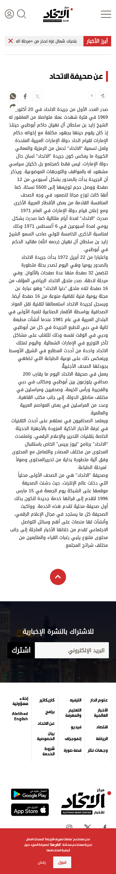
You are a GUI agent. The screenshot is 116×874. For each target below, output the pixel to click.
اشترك (21, 650)
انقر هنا (55, 845)
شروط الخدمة (48, 751)
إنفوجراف (73, 738)
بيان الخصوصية (45, 736)
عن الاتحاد (45, 723)
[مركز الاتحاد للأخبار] (58, 14)
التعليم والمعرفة (73, 713)
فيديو (76, 727)
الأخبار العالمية (101, 713)
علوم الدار (99, 700)
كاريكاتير (46, 700)
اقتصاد (102, 727)
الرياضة (102, 738)
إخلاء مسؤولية (20, 701)
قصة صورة (72, 750)
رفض (42, 862)
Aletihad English (20, 716)
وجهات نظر (98, 750)
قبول (62, 862)
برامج (49, 711)
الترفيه (75, 700)
